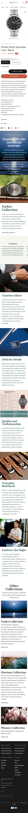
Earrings (3, 763)
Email (2, 791)
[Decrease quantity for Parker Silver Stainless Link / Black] (2, 71)
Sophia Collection (19, 748)
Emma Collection (19, 751)
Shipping (4, 119)
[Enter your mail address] (11, 794)
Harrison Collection (6, 751)
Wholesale (18, 772)
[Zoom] (24, 12)
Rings (2, 768)
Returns (4, 123)
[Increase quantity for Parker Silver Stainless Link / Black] (6, 71)
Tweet (11, 128)
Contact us (18, 775)
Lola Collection (19, 753)
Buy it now (14, 76)
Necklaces (4, 760)
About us (17, 760)
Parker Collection (14, 7)
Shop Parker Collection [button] (8, 232)
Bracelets (3, 765)
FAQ (16, 763)
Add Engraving (15, 62)
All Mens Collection (6, 753)
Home (2, 7)
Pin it (18, 128)
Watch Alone (5, 62)
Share (4, 128)
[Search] (23, 2)
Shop (7, 7)
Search (17, 770)
